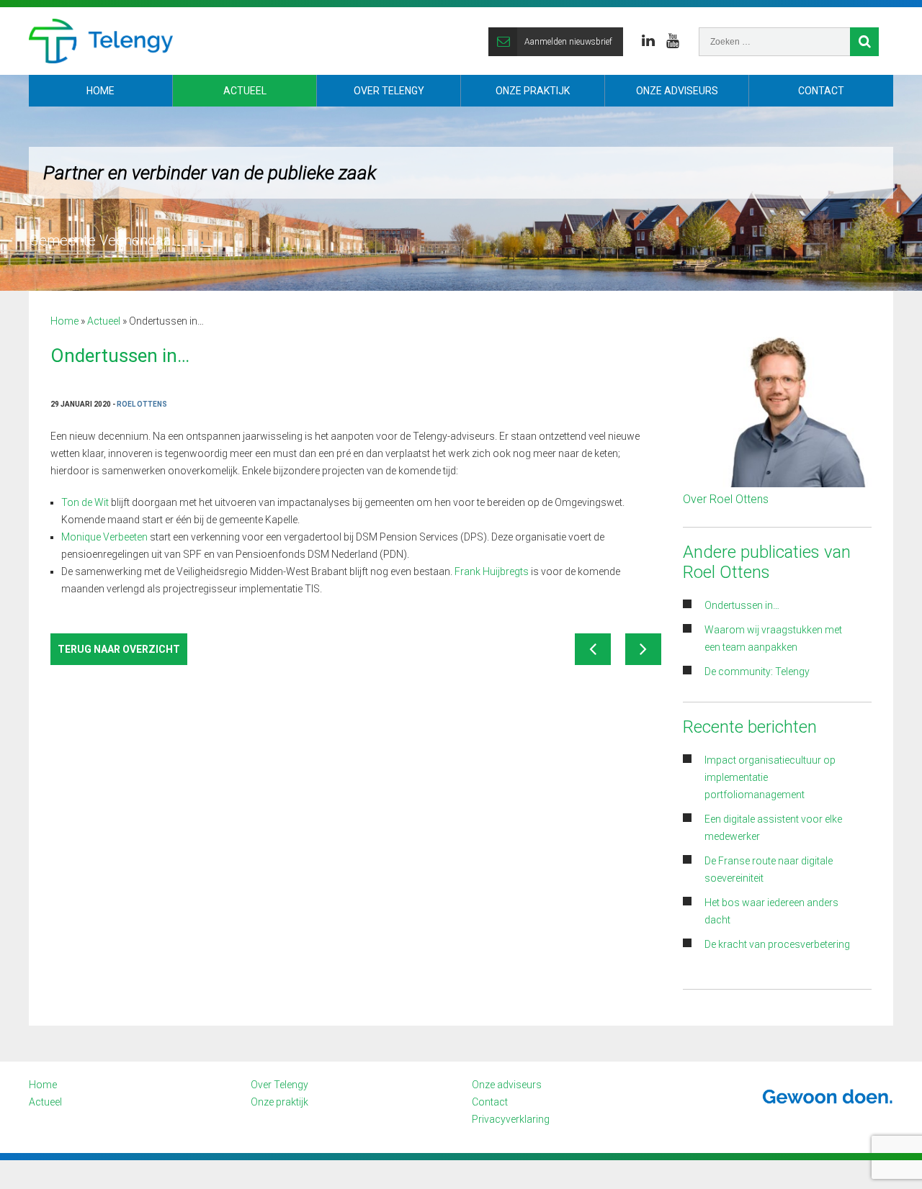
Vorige (593, 649)
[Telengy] (101, 41)
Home (100, 90)
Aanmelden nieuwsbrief (568, 42)
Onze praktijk (533, 90)
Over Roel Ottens (726, 499)
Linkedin (648, 41)
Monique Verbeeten (104, 537)
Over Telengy (389, 90)
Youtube (673, 41)
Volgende (643, 649)
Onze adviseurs (677, 90)
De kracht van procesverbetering (777, 944)
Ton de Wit (85, 502)
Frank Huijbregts (492, 571)
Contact (821, 90)
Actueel (245, 90)
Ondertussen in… (741, 605)
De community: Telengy (758, 671)
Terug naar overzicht (119, 649)
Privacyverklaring (511, 1119)
